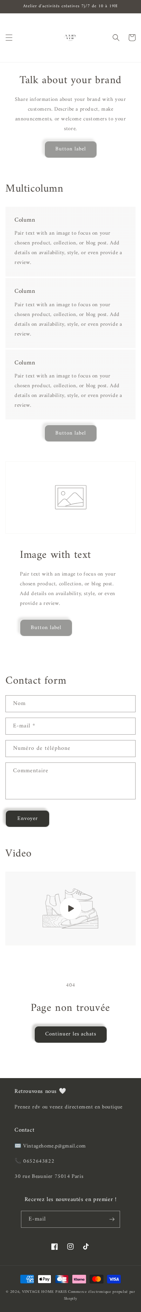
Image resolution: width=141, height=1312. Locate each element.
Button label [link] (70, 149)
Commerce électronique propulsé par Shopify (99, 1295)
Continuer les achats (70, 1034)
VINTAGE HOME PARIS (44, 1292)
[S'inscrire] (112, 1219)
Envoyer (27, 819)
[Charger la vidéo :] (70, 908)
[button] (9, 38)
